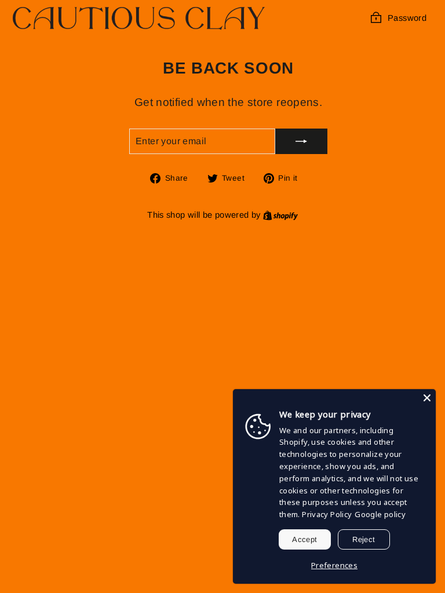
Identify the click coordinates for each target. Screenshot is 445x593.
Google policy (380, 514)
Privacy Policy (327, 514)
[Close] (427, 398)
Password (407, 18)
